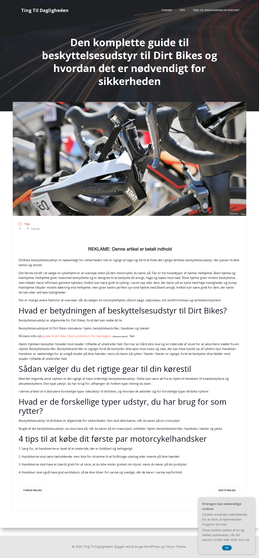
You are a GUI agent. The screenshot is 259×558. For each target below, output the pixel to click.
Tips (182, 10)
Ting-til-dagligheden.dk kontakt (216, 10)
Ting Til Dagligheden (44, 10)
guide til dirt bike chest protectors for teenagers (76, 336)
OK (227, 547)
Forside (167, 10)
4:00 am (35, 229)
